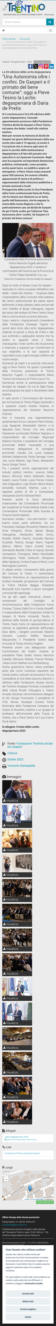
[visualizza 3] (17, 863)
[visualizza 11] (17, 1036)
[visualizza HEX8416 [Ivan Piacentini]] (17, 1086)
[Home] (3, 30)
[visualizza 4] (17, 888)
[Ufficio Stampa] (28, 8)
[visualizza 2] (17, 839)
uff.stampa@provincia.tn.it (14, 1225)
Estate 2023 (15, 759)
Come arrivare (44, 1202)
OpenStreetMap (38, 1199)
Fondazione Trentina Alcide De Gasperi (30, 745)
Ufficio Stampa (9, 39)
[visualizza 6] (17, 937)
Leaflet (26, 1199)
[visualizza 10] (17, 814)
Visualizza (12, 800)
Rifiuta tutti (28, 1301)
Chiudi (28, 1317)
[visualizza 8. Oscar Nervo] (17, 987)
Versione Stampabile (21, 765)
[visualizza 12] (17, 1061)
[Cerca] (50, 22)
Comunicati (25, 39)
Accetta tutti (28, 1293)
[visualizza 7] (17, 962)
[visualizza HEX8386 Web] (17, 1110)
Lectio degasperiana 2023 (17, 1137)
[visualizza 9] (17, 1012)
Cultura (12, 753)
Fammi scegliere (28, 1309)
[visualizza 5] (17, 913)
